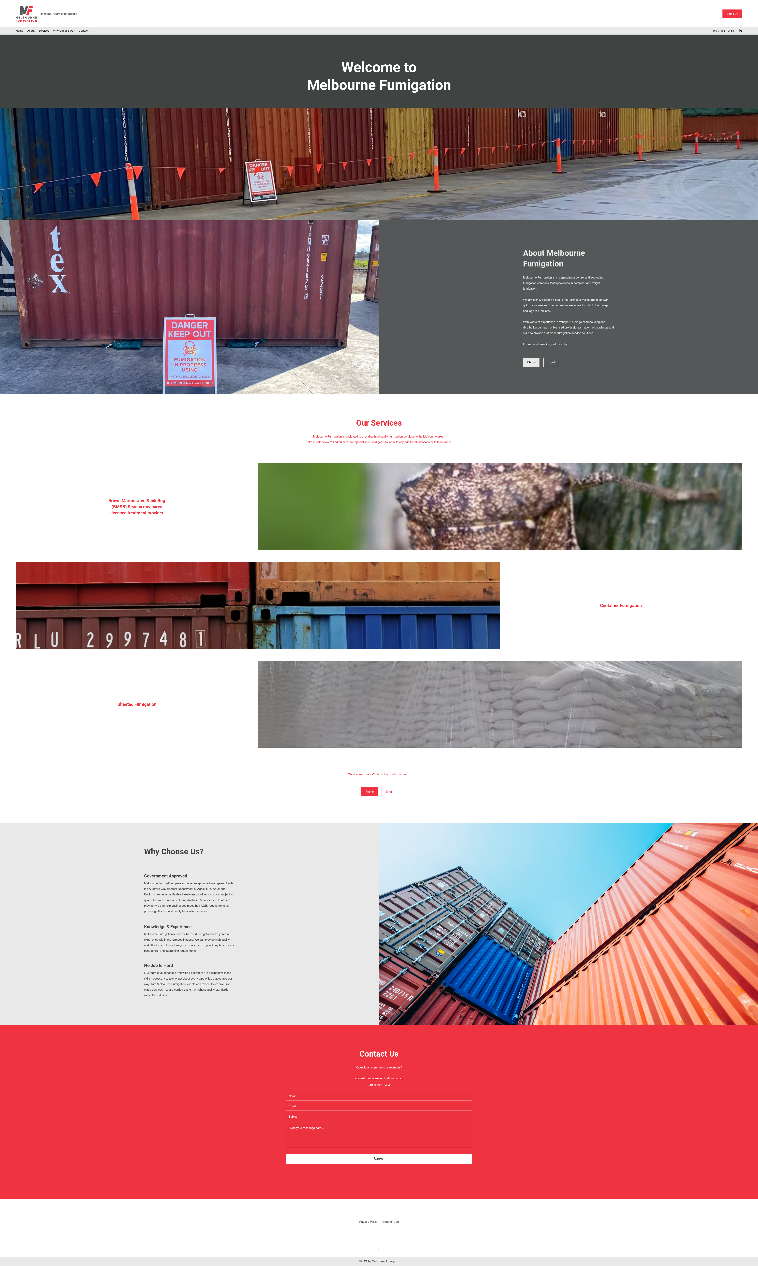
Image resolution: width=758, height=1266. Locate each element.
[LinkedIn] (740, 31)
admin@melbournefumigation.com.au (379, 1078)
